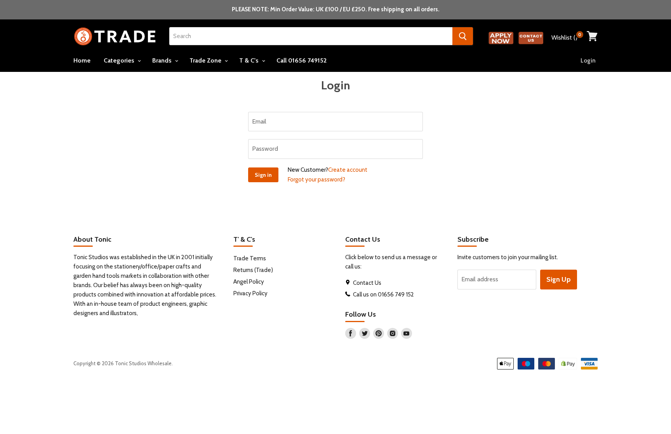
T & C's (249, 60)
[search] (310, 36)
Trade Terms (249, 258)
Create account (347, 169)
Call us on (365, 294)
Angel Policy (248, 281)
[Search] (462, 36)
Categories (120, 60)
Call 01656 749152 (301, 60)
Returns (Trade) (253, 270)
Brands (162, 60)
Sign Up (558, 279)
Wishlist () (566, 36)
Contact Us (367, 282)
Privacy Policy (250, 293)
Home (81, 60)
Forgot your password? (316, 179)
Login (588, 60)
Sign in (263, 174)
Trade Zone (206, 60)
